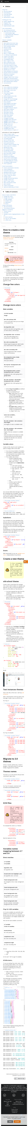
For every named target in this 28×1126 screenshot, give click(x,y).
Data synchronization (9, 143)
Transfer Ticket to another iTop (11, 144)
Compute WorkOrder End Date (11, 135)
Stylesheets (8, 202)
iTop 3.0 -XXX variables (10, 218)
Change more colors (9, 198)
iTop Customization (7, 28)
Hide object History (8, 112)
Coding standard (9, 36)
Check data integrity (8, 93)
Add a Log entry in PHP (9, 62)
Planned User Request (9, 156)
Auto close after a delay (9, 153)
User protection (7, 83)
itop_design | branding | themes (12, 500)
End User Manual (8, 11)
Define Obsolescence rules (10, 96)
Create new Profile (8, 75)
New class (6, 50)
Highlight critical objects (9, 121)
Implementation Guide (9, 26)
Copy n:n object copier (9, 134)
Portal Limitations (8, 169)
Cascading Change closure (10, 162)
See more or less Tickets (10, 173)
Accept (17, 1121)
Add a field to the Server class (11, 43)
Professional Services (17, 1104)
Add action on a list (8, 110)
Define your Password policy (10, 78)
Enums (6, 203)
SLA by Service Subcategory (10, 157)
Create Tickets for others (10, 175)
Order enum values (8, 115)
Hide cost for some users (10, 90)
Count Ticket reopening (9, 137)
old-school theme (8, 206)
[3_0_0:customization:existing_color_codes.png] (14, 1005)
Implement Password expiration (11, 80)
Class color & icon (8, 125)
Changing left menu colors (10, 127)
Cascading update (8, 138)
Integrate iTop (7, 23)
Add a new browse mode (10, 182)
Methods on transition (9, 74)
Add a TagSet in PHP (9, 61)
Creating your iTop (6, 19)
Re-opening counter (8, 150)
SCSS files (6, 212)
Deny (10, 1121)
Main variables (8, 199)
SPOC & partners (8, 163)
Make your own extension (10, 31)
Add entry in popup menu (10, 100)
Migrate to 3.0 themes (7, 209)
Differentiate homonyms (10, 105)
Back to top (21, 1078)
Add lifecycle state (8, 147)
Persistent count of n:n (9, 141)
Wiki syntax (8, 37)
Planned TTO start (8, 154)
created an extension (8, 238)
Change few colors (8, 196)
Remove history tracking (9, 152)
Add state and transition (9, 63)
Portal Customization (7, 166)
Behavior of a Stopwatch (10, 68)
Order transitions (8, 116)
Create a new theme (7, 205)
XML (5, 251)
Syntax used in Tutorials (9, 237)
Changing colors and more (10, 119)
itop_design (7, 288)
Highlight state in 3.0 (8, 122)
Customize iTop (7, 24)
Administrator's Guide (9, 17)
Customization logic (10, 33)
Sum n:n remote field (9, 140)
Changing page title (8, 106)
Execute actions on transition (11, 72)
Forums (7, 1105)
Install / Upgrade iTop (9, 21)
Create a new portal (8, 185)
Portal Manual (7, 12)
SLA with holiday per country (10, 160)
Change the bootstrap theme (11, 178)
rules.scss (7, 644)
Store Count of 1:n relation (10, 146)
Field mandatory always (9, 46)
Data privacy (14, 1111)
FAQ (8, 1103)
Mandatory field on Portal (10, 172)
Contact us (14, 1112)
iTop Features (7, 15)
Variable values (8, 201)
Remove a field (7, 47)
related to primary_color (10, 1030)
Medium (6, 248)
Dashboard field (7, 49)
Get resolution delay (8, 149)
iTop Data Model (8, 14)
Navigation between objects (10, 107)
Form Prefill (6, 91)
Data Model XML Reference (12, 34)
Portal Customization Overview (11, 168)
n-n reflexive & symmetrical (10, 55)
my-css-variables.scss (9, 511)
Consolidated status (8, 59)
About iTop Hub (7, 1101)
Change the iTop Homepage (10, 99)
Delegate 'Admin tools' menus (11, 77)
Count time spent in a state (10, 65)
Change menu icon (8, 124)
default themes (18, 265)
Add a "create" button (9, 181)
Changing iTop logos (9, 118)
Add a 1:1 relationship (9, 53)
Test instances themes (9, 208)
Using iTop (4, 9)
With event (7, 94)
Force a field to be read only (10, 88)
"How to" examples (7, 40)
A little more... (8, 220)
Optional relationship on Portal (11, 187)
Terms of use (14, 1109)
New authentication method (10, 81)
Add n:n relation (7, 52)
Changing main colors (9, 128)
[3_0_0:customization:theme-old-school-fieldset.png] (14, 679)
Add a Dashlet (7, 184)
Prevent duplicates (8, 97)
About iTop (18, 1101)
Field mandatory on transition (11, 71)
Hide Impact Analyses (9, 109)
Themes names (7, 211)
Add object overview (9, 113)
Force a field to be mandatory (11, 87)
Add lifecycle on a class (9, 69)
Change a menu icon (9, 179)
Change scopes (7, 176)
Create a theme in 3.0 (9, 130)
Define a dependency (9, 58)
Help (7, 1104)
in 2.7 (16, 122)
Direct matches (9, 217)
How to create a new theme (9, 195)
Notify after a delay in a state (11, 66)
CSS (8, 251)
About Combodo (18, 1103)
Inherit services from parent (10, 159)
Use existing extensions (9, 30)
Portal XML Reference (9, 170)
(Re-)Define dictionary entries (11, 44)
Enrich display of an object (10, 103)
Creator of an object (9, 56)
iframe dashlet (7, 102)
